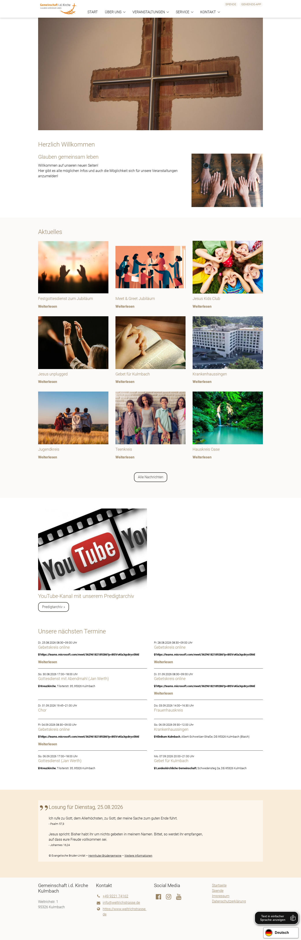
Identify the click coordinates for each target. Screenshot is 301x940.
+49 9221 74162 (115, 896)
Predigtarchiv (52, 607)
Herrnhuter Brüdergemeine (104, 855)
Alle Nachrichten (150, 477)
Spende (230, 4)
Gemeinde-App (251, 4)
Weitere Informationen (138, 855)
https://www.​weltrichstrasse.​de (124, 911)
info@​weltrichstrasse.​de (121, 902)
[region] (150, 354)
